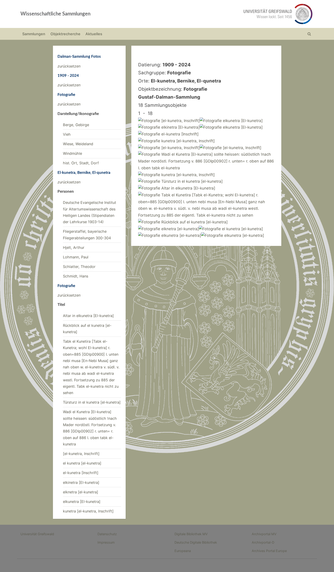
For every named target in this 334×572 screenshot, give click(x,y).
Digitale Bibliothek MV (191, 534)
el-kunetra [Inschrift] (80, 472)
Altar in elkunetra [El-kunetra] (88, 315)
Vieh (67, 134)
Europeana (182, 551)
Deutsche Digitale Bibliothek (195, 542)
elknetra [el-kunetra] (80, 492)
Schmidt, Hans (75, 276)
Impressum (106, 542)
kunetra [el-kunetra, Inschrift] (88, 511)
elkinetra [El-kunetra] (81, 482)
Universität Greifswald (37, 534)
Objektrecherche (65, 34)
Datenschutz (107, 534)
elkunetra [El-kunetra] (81, 501)
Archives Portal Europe (269, 551)
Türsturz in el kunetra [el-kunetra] (92, 402)
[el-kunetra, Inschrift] (81, 453)
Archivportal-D (263, 542)
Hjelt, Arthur (73, 247)
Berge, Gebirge (76, 124)
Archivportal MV (264, 534)
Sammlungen (33, 34)
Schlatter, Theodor (79, 266)
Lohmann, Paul (75, 257)
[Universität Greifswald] (232, 14)
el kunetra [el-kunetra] (82, 463)
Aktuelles (93, 34)
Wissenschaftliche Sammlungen (55, 13)
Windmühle (72, 153)
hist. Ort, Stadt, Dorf (81, 163)
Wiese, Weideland (78, 144)
